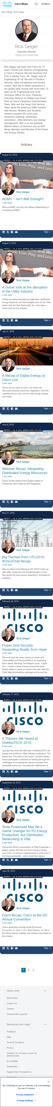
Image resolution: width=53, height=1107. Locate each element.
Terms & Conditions (15, 1043)
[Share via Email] (17, 234)
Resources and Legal (18, 1024)
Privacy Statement (25, 1094)
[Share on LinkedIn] (4, 234)
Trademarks (12, 1067)
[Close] (48, 1081)
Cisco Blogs (21, 4)
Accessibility (12, 1061)
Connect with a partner (17, 1014)
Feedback (11, 1032)
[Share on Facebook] (13, 234)
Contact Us (12, 1004)
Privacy (10, 1048)
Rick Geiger (23, 192)
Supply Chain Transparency (19, 1072)
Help (9, 1037)
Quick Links (13, 991)
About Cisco (12, 998)
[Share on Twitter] (8, 234)
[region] (26, 1092)
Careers (10, 1009)
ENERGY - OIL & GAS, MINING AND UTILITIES (23, 160)
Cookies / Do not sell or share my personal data (22, 1055)
